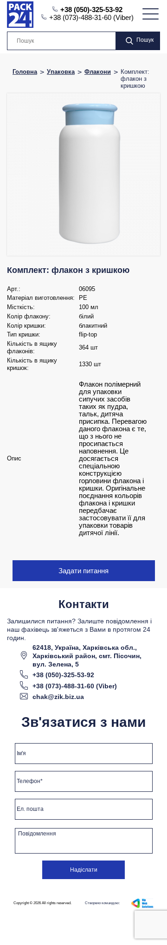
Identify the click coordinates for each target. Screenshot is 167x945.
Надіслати (83, 870)
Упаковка (61, 71)
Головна (25, 71)
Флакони (97, 71)
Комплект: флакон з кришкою (135, 78)
